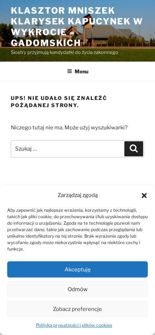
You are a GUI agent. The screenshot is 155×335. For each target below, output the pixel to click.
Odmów (78, 289)
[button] (144, 195)
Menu (81, 71)
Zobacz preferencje (77, 309)
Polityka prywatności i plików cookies (74, 325)
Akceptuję (78, 269)
